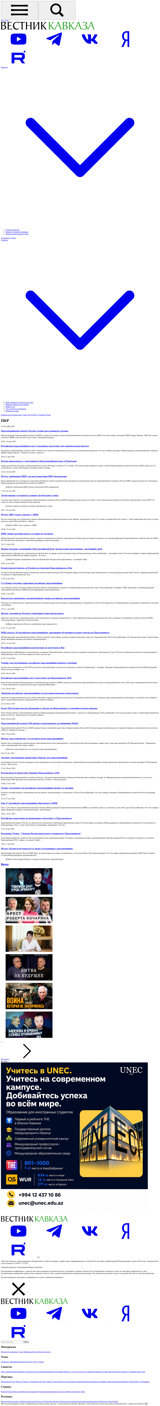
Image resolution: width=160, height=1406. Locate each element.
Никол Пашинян (78, 1382)
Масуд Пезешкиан (142, 1382)
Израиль (53, 1392)
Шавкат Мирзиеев (108, 1382)
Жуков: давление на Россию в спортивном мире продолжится (32, 613)
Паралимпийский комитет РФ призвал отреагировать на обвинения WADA (39, 723)
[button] (80, 1289)
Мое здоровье (6, 1372)
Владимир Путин (8, 1382)
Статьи (13, 238)
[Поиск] (56, 10)
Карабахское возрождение (11, 415)
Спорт (24, 415)
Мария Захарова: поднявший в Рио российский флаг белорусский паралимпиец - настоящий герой (51, 549)
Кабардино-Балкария (81, 1401)
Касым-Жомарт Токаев (125, 1382)
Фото (30, 415)
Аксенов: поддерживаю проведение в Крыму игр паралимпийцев (34, 757)
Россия (4, 1392)
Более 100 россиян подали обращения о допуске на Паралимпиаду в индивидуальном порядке (49, 708)
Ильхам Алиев (65, 1382)
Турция (10, 1392)
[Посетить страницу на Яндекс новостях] (125, 47)
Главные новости (12, 230)
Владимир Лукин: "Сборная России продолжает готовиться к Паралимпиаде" (41, 833)
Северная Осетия (66, 1401)
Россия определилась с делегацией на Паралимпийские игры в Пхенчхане (39, 461)
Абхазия (46, 1392)
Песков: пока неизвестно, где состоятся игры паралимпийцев (32, 738)
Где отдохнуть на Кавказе (16, 409)
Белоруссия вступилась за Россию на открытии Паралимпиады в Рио (36, 568)
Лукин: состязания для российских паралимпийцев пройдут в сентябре (37, 788)
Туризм (41, 1362)
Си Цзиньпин (34, 1382)
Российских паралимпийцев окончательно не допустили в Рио (33, 647)
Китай (77, 1392)
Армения (33, 1392)
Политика (5, 1362)
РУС (3, 21)
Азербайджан (23, 1392)
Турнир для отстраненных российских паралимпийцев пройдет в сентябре (39, 663)
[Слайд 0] (2, 1041)
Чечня (46, 1401)
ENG (7, 21)
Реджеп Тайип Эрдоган (49, 1382)
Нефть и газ (10, 407)
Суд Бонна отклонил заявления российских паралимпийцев (31, 583)
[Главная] (48, 29)
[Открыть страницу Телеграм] (54, 47)
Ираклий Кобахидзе (93, 1382)
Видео (34, 415)
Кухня (48, 415)
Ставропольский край (27, 1401)
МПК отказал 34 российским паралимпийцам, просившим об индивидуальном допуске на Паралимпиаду (55, 632)
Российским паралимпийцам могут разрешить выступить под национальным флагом (45, 446)
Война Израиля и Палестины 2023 (19, 402)
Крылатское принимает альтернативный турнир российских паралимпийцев (40, 598)
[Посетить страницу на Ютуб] (19, 47)
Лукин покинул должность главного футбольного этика (29, 495)
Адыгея (110, 1401)
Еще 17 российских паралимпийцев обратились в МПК (29, 803)
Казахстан (61, 1392)
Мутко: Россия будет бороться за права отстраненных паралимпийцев (37, 848)
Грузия (40, 1392)
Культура (28, 1362)
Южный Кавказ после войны (17, 405)
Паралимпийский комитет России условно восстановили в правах (34, 431)
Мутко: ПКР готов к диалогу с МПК (19, 514)
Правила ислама (12, 411)
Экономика (14, 1362)
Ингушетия (54, 1401)
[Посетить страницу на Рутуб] (18, 65)
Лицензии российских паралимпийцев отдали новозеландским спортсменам (40, 693)
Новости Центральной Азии (17, 234)
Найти (26, 1342)
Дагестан (40, 1401)
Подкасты (47, 1352)
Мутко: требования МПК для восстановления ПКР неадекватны (34, 476)
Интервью (28, 1352)
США (82, 1392)
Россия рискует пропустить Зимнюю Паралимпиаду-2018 (30, 773)
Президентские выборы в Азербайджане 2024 (126, 1372)
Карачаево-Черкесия (98, 1401)
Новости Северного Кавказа (17, 232)
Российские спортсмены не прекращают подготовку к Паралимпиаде (36, 818)
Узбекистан (70, 1392)
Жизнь (22, 1362)
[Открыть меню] (19, 10)
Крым (115, 1401)
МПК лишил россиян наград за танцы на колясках (27, 533)
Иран (15, 1392)
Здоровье (41, 415)
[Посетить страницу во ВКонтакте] (90, 47)
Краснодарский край (9, 1401)
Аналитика (5, 238)
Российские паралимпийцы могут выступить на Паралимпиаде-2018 (36, 678)
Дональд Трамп (21, 1382)
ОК (146, 1404)
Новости (4, 1352)
